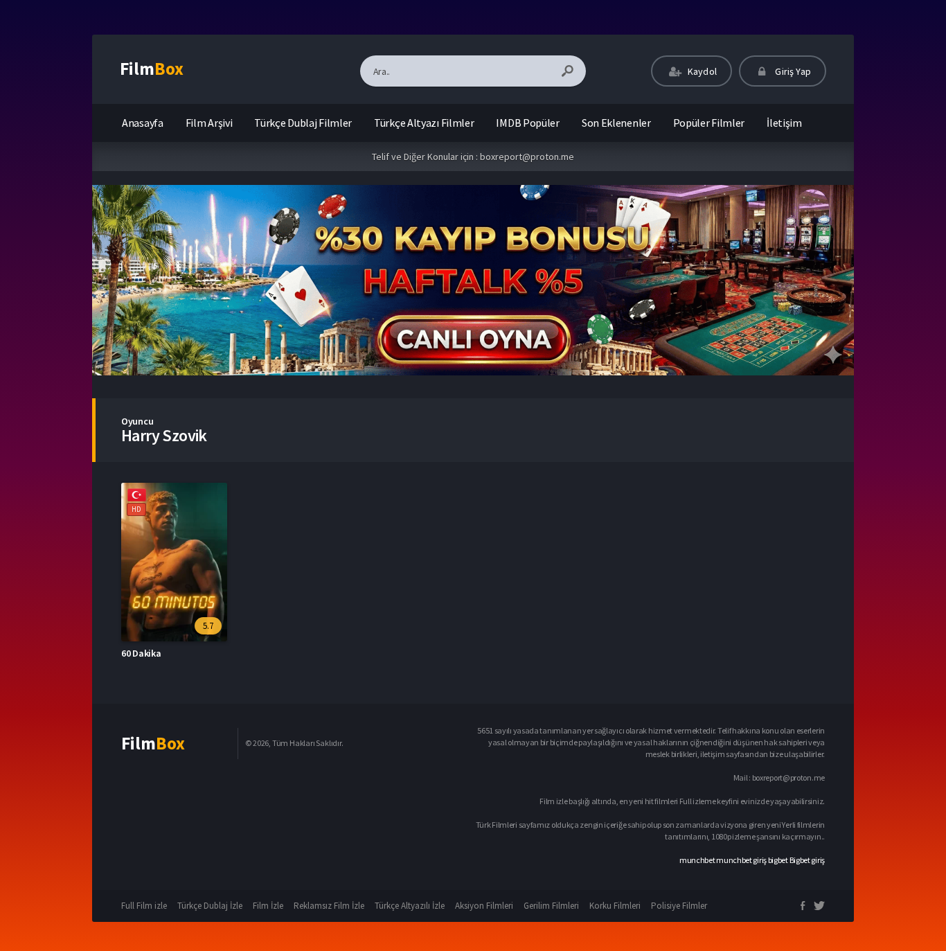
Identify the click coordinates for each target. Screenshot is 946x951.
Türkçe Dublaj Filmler (303, 123)
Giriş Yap (792, 71)
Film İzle (268, 906)
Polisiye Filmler (679, 906)
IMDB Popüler (527, 123)
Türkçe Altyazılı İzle (410, 906)
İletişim (784, 123)
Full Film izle (144, 906)
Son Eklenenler (616, 123)
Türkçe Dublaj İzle (209, 906)
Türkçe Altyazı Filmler (424, 123)
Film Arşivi (209, 123)
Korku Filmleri (615, 906)
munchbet (697, 860)
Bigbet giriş (807, 860)
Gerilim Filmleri (551, 906)
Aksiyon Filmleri (484, 906)
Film (152, 68)
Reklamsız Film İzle (329, 906)
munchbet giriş (741, 860)
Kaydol (701, 71)
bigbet (778, 860)
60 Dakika (141, 653)
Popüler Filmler (709, 123)
